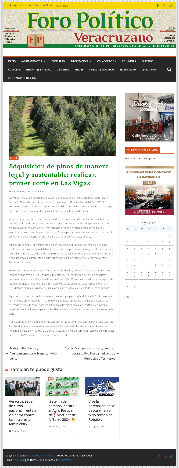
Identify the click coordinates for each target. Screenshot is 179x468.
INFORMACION (79, 61)
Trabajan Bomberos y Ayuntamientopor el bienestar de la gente (33, 353)
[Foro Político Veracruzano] (89, 11)
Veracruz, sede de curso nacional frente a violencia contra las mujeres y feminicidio (22, 412)
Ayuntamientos (31, 61)
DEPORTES (63, 69)
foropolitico (40, 191)
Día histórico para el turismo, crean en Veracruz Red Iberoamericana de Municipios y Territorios (90, 353)
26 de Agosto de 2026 (22, 78)
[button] (44, 61)
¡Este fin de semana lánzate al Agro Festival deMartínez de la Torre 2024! (62, 410)
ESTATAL (13, 158)
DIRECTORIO (148, 69)
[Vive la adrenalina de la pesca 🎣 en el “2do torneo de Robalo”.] (102, 380)
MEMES (79, 69)
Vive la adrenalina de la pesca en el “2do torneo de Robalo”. (101, 410)
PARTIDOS (147, 61)
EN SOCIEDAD (128, 69)
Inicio (12, 61)
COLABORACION (106, 61)
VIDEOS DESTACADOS (101, 69)
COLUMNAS (129, 61)
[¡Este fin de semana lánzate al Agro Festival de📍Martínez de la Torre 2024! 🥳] (62, 380)
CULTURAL (14, 69)
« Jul (127, 296)
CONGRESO (58, 61)
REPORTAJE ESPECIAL (38, 69)
